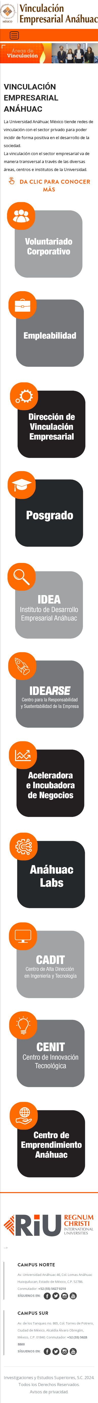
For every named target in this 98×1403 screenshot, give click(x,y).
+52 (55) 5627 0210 (52, 1288)
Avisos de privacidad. (49, 1392)
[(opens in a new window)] (49, 331)
